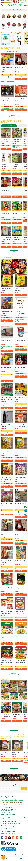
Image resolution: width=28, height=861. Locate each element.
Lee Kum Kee (8, 27)
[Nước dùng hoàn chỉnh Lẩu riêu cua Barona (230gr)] (21, 579)
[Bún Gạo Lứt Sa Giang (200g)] (6, 133)
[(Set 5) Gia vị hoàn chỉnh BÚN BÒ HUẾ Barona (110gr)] (21, 603)
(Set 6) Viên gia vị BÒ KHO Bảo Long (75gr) (17, 716)
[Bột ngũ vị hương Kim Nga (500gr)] (7, 303)
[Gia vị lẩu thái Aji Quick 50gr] (7, 495)
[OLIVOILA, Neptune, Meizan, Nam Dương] (25, 25)
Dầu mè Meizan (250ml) (20, 367)
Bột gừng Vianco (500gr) (21, 560)
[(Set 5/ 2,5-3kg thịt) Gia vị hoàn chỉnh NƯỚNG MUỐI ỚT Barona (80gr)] (7, 652)
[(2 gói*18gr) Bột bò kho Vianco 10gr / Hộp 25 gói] (7, 332)
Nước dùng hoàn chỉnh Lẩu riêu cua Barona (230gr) (20, 589)
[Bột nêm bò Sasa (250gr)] (5, 745)
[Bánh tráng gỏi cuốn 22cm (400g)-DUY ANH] (17, 231)
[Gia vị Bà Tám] (19, 16)
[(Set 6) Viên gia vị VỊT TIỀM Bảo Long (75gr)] (6, 707)
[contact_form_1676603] (3, 858)
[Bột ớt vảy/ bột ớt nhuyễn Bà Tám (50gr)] (21, 303)
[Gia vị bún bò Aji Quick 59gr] (21, 469)
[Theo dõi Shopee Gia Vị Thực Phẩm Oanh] (6, 837)
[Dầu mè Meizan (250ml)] (21, 359)
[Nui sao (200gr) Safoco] (17, 182)
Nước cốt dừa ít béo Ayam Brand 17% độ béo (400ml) (21, 342)
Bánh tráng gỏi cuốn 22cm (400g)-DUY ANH (17, 239)
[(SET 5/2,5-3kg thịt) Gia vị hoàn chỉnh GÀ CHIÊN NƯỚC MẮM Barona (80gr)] (21, 652)
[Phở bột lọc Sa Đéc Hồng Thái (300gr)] (6, 231)
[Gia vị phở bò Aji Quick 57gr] (21, 495)
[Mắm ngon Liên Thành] (14, 25)
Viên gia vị (5, 679)
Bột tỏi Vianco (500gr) (6, 587)
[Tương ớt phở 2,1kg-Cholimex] (21, 91)
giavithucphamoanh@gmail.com (11, 826)
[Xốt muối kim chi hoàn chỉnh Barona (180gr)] (7, 603)
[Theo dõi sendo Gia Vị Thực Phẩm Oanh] (17, 837)
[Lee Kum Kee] (9, 24)
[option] (3, 22)
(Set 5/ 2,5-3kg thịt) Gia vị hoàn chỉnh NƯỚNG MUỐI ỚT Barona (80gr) (6, 662)
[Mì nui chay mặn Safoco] (25, 16)
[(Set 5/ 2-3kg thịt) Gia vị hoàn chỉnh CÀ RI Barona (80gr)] (21, 628)
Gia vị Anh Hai (19, 28)
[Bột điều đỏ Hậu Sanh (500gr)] (7, 280)
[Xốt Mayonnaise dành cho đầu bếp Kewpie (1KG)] (21, 416)
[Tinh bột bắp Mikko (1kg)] (21, 389)
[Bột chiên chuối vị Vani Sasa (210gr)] (21, 443)
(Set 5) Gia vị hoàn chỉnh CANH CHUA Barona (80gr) (5, 637)
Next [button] (25, 21)
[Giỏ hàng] (25, 6)
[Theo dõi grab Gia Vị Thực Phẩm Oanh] (21, 837)
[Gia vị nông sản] (14, 16)
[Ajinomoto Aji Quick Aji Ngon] (3, 16)
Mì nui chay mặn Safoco (24, 19)
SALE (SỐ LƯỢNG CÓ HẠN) (11, 48)
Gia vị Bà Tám (19, 19)
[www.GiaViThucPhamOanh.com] (14, 1)
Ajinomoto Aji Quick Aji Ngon (3, 19)
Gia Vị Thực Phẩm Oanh (16, 854)
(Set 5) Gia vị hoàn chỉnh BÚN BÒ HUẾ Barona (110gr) (19, 613)
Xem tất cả (14, 115)
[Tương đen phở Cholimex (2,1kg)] (7, 91)
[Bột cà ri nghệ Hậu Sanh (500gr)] (21, 280)
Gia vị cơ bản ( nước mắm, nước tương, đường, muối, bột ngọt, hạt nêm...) (14, 736)
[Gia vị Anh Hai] (19, 25)
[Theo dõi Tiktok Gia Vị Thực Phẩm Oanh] (9, 837)
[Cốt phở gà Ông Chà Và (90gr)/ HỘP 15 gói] (7, 59)
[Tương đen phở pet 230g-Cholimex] (7, 525)
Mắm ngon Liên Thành (14, 28)
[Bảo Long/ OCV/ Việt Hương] (3, 25)
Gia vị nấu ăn (6, 258)
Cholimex (8, 18)
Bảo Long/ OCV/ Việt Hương (3, 28)
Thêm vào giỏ (7, 81)
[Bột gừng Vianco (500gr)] (21, 552)
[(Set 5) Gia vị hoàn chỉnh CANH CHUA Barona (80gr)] (7, 628)
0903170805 (14, 821)
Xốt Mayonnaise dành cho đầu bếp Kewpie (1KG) (20, 426)
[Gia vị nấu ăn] (14, 266)
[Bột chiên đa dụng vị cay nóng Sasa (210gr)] (7, 469)
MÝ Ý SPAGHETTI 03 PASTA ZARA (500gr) (5, 190)
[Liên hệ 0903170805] (12, 38)
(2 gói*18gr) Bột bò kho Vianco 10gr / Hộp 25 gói (6, 342)
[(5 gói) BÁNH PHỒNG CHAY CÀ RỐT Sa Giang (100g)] (17, 158)
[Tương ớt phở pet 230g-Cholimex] (7, 552)
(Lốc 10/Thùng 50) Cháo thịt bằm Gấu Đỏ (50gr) (16, 141)
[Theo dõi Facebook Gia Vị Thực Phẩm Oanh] (2, 837)
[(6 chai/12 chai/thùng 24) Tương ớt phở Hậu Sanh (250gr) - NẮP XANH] (7, 389)
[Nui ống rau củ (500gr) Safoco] (6, 206)
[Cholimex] (9, 16)
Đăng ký (24, 788)
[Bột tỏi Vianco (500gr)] (7, 579)
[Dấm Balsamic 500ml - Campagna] (7, 416)
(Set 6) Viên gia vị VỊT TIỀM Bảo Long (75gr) (6, 716)
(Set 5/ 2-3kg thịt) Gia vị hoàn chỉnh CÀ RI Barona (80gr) (21, 637)
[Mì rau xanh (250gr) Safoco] (17, 206)
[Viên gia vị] (14, 690)
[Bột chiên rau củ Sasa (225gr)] (7, 443)
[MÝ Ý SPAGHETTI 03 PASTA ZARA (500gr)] (6, 182)
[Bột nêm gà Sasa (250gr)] (17, 745)
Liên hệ (17, 149)
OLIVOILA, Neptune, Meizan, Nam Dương (25, 28)
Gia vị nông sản (14, 19)
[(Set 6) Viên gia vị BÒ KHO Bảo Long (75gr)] (17, 707)
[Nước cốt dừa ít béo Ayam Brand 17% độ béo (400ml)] (21, 332)
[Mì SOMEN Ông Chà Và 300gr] (6, 158)
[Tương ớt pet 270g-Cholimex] (21, 59)
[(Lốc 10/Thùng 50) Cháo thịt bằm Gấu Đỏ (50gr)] (17, 133)
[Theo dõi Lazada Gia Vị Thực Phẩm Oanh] (13, 837)
